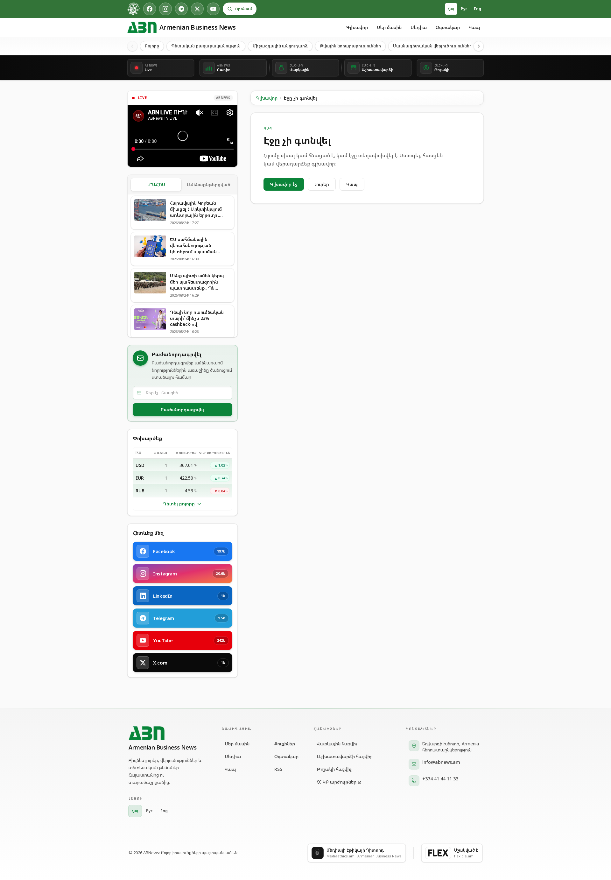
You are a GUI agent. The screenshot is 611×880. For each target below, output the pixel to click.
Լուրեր (321, 184)
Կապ (474, 27)
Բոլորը (152, 46)
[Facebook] (149, 9)
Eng (477, 8)
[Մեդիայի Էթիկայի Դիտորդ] (133, 9)
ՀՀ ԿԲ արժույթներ (336, 782)
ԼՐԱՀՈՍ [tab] (156, 184)
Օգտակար (448, 27)
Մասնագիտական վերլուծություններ (432, 46)
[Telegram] (181, 9)
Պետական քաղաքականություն (206, 46)
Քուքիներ (284, 744)
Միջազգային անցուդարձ (280, 46)
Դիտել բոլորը (179, 504)
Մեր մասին (389, 27)
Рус (464, 8)
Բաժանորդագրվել (182, 409)
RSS (278, 769)
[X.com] (197, 9)
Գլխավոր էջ (284, 184)
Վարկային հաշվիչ (337, 744)
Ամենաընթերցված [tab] (208, 184)
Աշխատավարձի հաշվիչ (344, 756)
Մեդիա (419, 27)
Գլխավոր (357, 27)
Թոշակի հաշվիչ (334, 769)
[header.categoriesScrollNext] (479, 46)
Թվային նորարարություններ (350, 46)
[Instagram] (165, 9)
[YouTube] (213, 9)
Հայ (451, 8)
